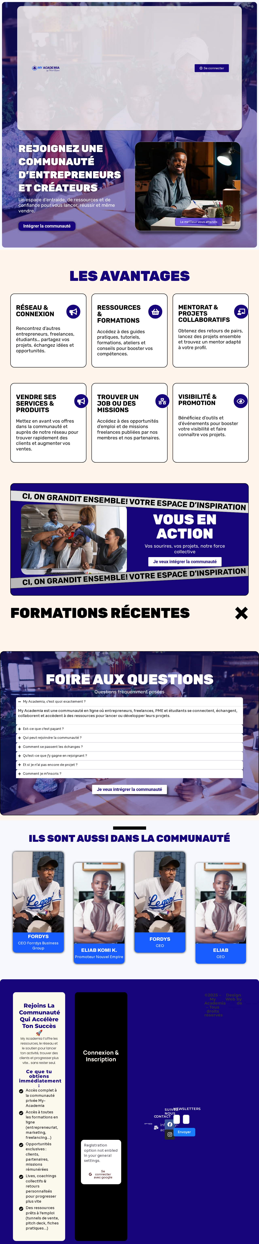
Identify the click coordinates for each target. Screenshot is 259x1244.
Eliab (230, 1003)
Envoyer (184, 1132)
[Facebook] (170, 1124)
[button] (198, 222)
